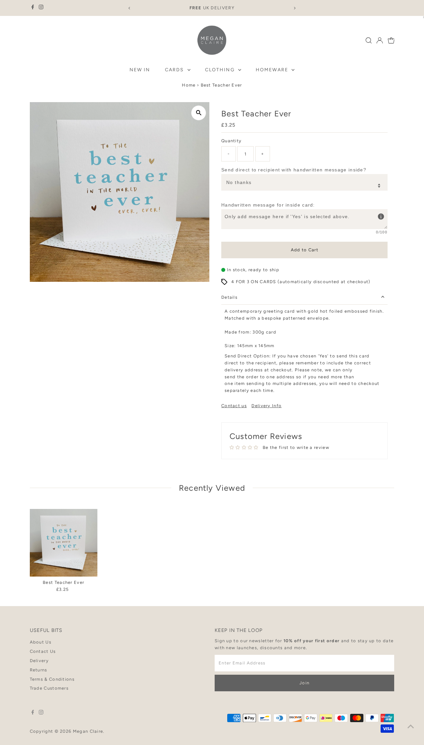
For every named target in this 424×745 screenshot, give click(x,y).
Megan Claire (88, 731)
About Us (40, 642)
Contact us (234, 406)
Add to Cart (304, 249)
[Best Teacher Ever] (63, 543)
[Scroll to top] (410, 726)
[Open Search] (369, 40)
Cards (175, 70)
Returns (38, 669)
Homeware (273, 70)
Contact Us (43, 651)
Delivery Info (266, 406)
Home (188, 85)
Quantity (231, 140)
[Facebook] (33, 8)
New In (140, 70)
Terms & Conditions (52, 679)
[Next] (294, 8)
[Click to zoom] (198, 112)
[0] (391, 40)
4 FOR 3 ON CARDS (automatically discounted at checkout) (301, 281)
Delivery (39, 660)
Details (229, 297)
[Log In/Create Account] (380, 40)
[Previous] (129, 8)
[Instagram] (41, 8)
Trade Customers (49, 688)
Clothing (221, 70)
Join (304, 682)
